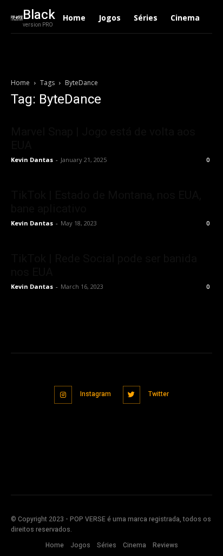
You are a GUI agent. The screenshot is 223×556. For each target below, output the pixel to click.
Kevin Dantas (32, 160)
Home (20, 82)
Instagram (95, 394)
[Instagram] (63, 395)
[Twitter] (132, 395)
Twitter (158, 394)
